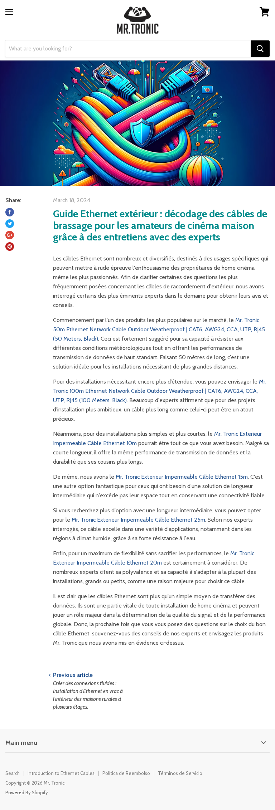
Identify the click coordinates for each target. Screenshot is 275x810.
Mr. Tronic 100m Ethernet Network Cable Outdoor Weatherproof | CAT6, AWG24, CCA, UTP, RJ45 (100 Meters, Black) (159, 391)
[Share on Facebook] (9, 212)
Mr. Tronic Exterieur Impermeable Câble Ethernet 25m (138, 519)
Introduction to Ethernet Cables (61, 773)
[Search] (260, 48)
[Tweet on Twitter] (9, 223)
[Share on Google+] (9, 235)
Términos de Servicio (180, 773)
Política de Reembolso (126, 773)
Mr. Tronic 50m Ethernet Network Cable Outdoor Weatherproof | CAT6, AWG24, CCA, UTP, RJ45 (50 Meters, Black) (159, 329)
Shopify (40, 792)
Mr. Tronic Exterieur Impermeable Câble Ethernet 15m (182, 476)
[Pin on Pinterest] (9, 246)
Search (12, 773)
